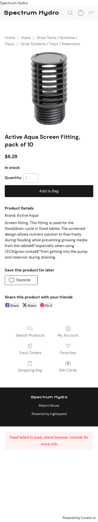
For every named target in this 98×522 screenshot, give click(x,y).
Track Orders (30, 352)
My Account (68, 335)
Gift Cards (68, 370)
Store (25, 37)
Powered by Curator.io (79, 517)
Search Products (30, 335)
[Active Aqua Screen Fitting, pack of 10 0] (49, 89)
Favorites (68, 352)
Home (10, 37)
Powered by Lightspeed (49, 414)
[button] (31, 13)
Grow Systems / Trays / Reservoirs (50, 43)
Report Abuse (49, 405)
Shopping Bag (30, 370)
